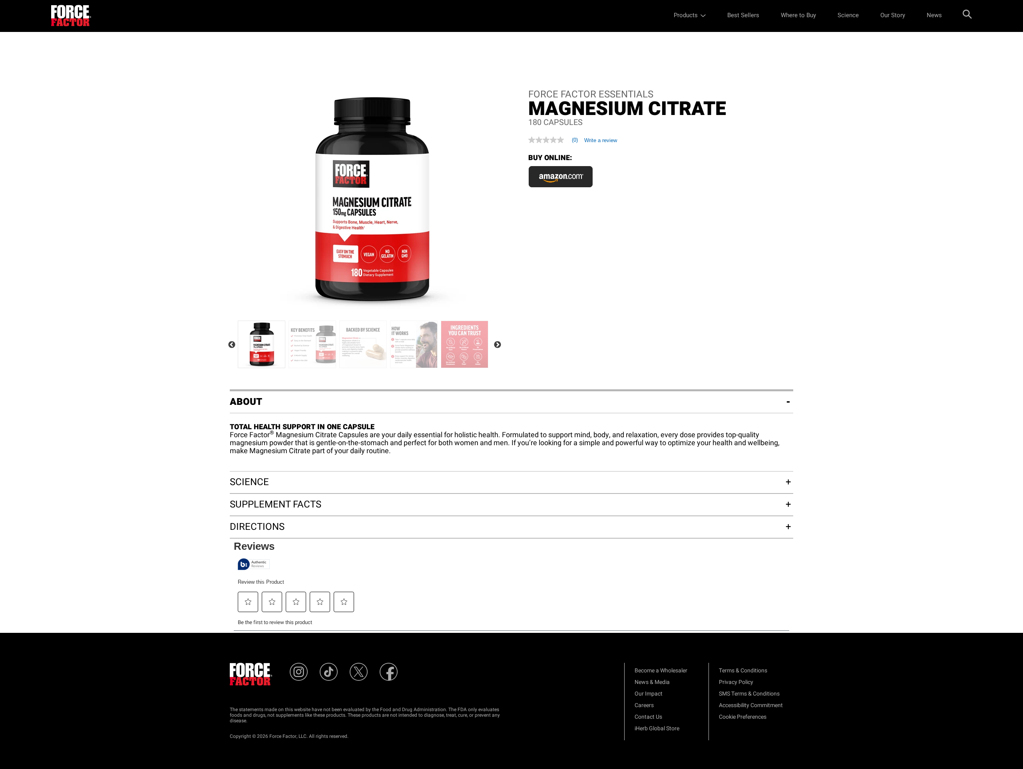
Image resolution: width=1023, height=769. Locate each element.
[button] (248, 602)
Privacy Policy (736, 682)
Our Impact (649, 694)
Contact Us (648, 717)
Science (848, 15)
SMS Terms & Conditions (749, 694)
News (934, 15)
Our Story (892, 15)
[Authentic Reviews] (254, 564)
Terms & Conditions (743, 670)
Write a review (600, 140)
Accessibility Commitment (751, 705)
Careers (644, 705)
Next (498, 345)
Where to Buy (798, 15)
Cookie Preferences (742, 717)
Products (686, 15)
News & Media (652, 682)
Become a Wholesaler (661, 670)
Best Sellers (743, 15)
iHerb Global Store (657, 728)
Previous (232, 345)
